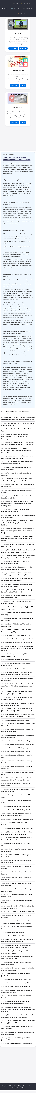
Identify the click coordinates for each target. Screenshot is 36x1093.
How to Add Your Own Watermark (18, 936)
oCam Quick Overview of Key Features (20, 1043)
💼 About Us (21, 13)
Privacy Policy (20, 1087)
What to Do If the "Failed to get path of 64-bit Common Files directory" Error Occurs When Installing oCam (17, 504)
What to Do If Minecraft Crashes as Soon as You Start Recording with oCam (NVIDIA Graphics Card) (17, 531)
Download (13, 48)
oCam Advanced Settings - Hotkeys (19, 741)
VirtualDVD (18, 107)
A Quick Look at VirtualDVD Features (22, 911)
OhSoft (4, 8)
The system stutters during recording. (19, 986)
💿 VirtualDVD (15, 8)
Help (23, 85)
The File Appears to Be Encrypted (22, 819)
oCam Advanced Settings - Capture (19, 748)
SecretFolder (18, 70)
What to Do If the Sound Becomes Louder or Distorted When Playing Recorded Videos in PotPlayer (17, 523)
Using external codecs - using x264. (18, 983)
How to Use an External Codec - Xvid (18, 635)
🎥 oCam (15, 3)
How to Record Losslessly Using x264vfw (20, 639)
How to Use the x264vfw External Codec (19, 642)
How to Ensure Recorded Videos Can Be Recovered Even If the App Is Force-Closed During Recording (17, 648)
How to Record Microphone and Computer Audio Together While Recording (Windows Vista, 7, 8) (17, 686)
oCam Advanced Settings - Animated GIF (21, 744)
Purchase (23, 48)
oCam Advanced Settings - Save (18, 720)
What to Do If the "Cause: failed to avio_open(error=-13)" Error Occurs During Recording (14, 437)
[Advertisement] (14, 138)
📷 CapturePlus (27, 8)
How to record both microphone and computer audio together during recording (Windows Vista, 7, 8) (18, 1009)
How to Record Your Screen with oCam (20, 828)
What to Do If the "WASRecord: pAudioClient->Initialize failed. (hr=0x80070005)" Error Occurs (16, 450)
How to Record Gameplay (16, 932)
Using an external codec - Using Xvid (19, 979)
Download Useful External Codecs (18, 659)
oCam (18, 33)
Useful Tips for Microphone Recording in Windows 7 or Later (16, 158)
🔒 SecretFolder (25, 3)
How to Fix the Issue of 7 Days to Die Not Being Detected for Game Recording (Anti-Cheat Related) (17, 538)
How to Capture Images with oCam (19, 806)
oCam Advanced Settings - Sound (19, 751)
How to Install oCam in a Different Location (20, 669)
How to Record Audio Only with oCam (20, 810)
